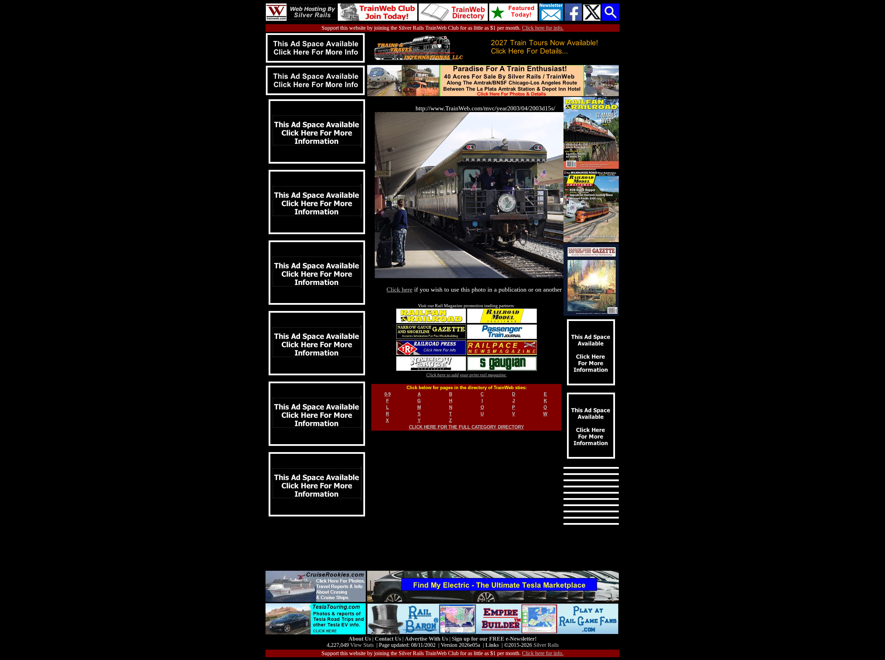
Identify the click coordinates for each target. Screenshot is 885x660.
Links (492, 645)
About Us (360, 639)
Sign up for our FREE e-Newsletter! (494, 639)
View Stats (362, 645)
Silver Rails (546, 645)
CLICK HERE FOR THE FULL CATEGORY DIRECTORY (466, 427)
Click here (399, 289)
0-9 (387, 394)
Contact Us (388, 639)
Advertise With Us (427, 639)
